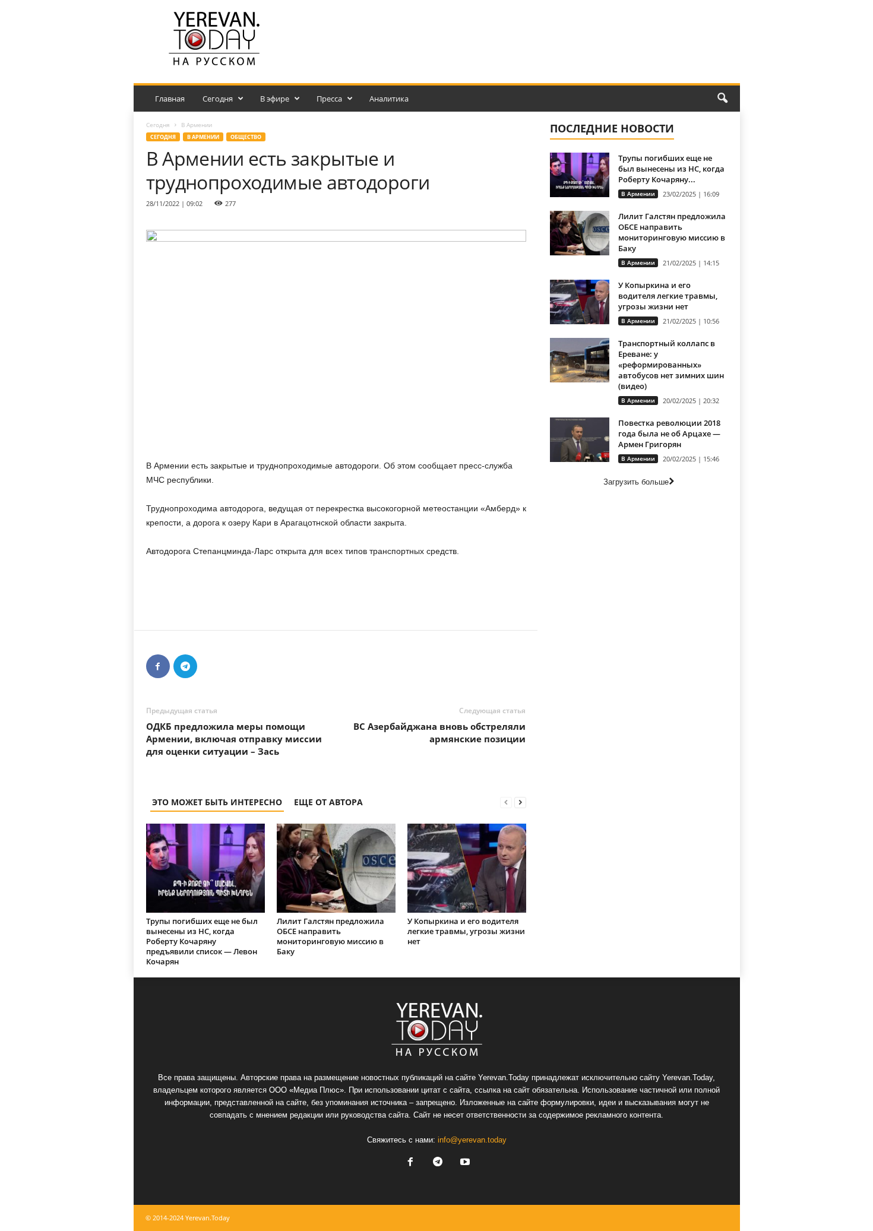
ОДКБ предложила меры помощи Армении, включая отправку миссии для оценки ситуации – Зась (234, 738)
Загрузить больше (636, 481)
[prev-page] (506, 802)
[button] (722, 99)
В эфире (274, 98)
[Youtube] (463, 1163)
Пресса (329, 98)
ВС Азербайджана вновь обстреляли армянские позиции (439, 732)
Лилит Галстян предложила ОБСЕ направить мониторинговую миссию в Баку (330, 936)
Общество (245, 137)
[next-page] (520, 802)
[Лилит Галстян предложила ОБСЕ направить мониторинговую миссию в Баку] (336, 868)
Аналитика (389, 98)
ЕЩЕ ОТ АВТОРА (328, 802)
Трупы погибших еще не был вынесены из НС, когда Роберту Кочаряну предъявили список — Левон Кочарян (202, 941)
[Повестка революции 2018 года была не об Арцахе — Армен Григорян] (579, 439)
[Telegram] (185, 666)
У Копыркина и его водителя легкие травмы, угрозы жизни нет (466, 931)
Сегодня (218, 98)
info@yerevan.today (472, 1139)
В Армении (203, 137)
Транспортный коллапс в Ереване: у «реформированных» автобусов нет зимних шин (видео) (671, 364)
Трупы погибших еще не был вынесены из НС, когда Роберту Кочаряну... (671, 169)
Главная (170, 98)
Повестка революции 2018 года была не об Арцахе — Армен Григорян (669, 433)
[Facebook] (158, 666)
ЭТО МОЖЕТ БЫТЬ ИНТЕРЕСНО (217, 802)
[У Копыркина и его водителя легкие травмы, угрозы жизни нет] (466, 868)
